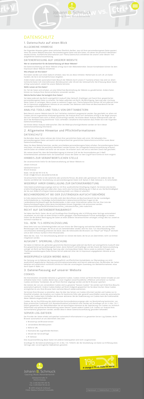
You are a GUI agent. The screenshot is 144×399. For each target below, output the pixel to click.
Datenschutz (105, 390)
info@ (31, 175)
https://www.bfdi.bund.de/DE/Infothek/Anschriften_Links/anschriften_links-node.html (58, 206)
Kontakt (116, 390)
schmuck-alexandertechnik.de (46, 175)
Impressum (91, 390)
